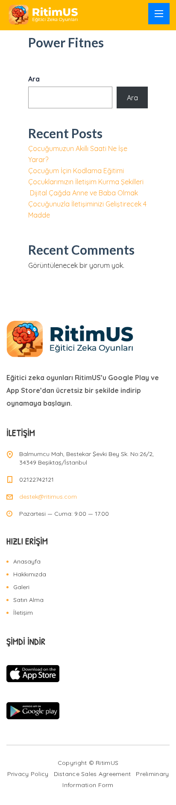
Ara (34, 79)
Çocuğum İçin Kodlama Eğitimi (76, 170)
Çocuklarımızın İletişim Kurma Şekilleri (86, 181)
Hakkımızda (29, 574)
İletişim (23, 612)
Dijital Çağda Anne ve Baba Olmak (84, 193)
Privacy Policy (28, 774)
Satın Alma (28, 600)
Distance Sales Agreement (92, 774)
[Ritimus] (44, 14)
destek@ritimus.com (48, 496)
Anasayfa (27, 561)
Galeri (21, 587)
